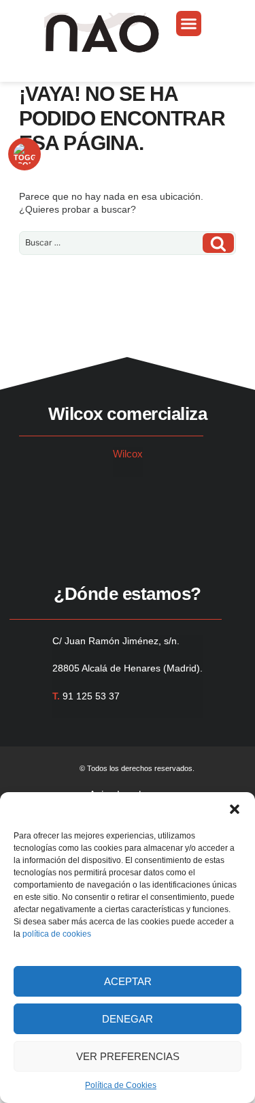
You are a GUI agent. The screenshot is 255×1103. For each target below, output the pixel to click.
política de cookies (56, 934)
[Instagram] (46, 499)
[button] (234, 809)
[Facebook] (27, 499)
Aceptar (128, 981)
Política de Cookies (120, 1085)
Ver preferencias (128, 1056)
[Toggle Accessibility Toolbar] (24, 154)
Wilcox (128, 453)
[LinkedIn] (65, 499)
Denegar (127, 1019)
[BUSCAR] (218, 243)
